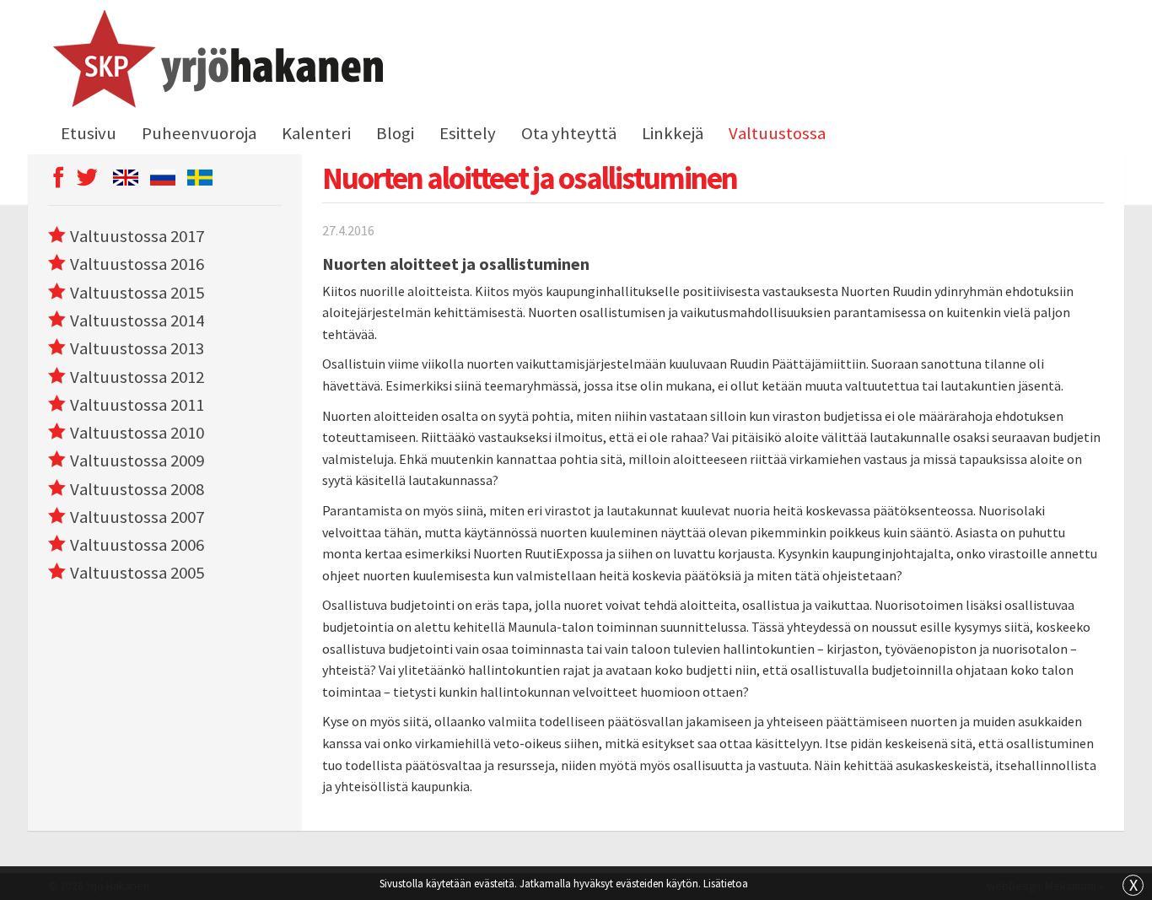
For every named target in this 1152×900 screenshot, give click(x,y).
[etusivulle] (215, 61)
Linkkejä (672, 133)
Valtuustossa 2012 (137, 377)
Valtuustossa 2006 (137, 545)
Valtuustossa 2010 (137, 433)
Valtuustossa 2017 (137, 236)
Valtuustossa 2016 (137, 264)
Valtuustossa (777, 133)
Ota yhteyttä (568, 133)
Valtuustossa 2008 (137, 489)
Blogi (395, 133)
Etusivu (88, 133)
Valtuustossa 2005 (137, 573)
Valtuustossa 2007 (137, 517)
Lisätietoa (725, 883)
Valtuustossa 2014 (137, 320)
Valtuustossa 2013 (137, 348)
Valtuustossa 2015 (137, 293)
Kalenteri (316, 133)
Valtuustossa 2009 (137, 461)
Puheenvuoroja (199, 133)
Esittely (467, 133)
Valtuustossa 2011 (137, 405)
